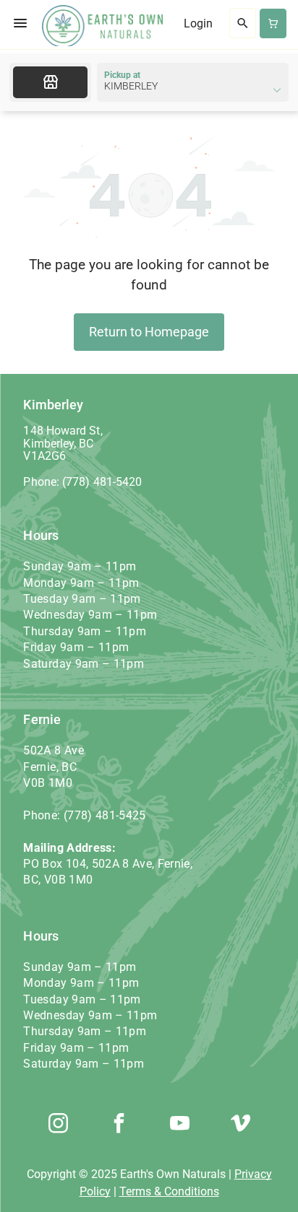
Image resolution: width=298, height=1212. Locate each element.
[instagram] (58, 1125)
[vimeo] (240, 1125)
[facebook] (119, 1125)
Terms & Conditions (169, 1191)
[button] (20, 23)
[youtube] (179, 1125)
